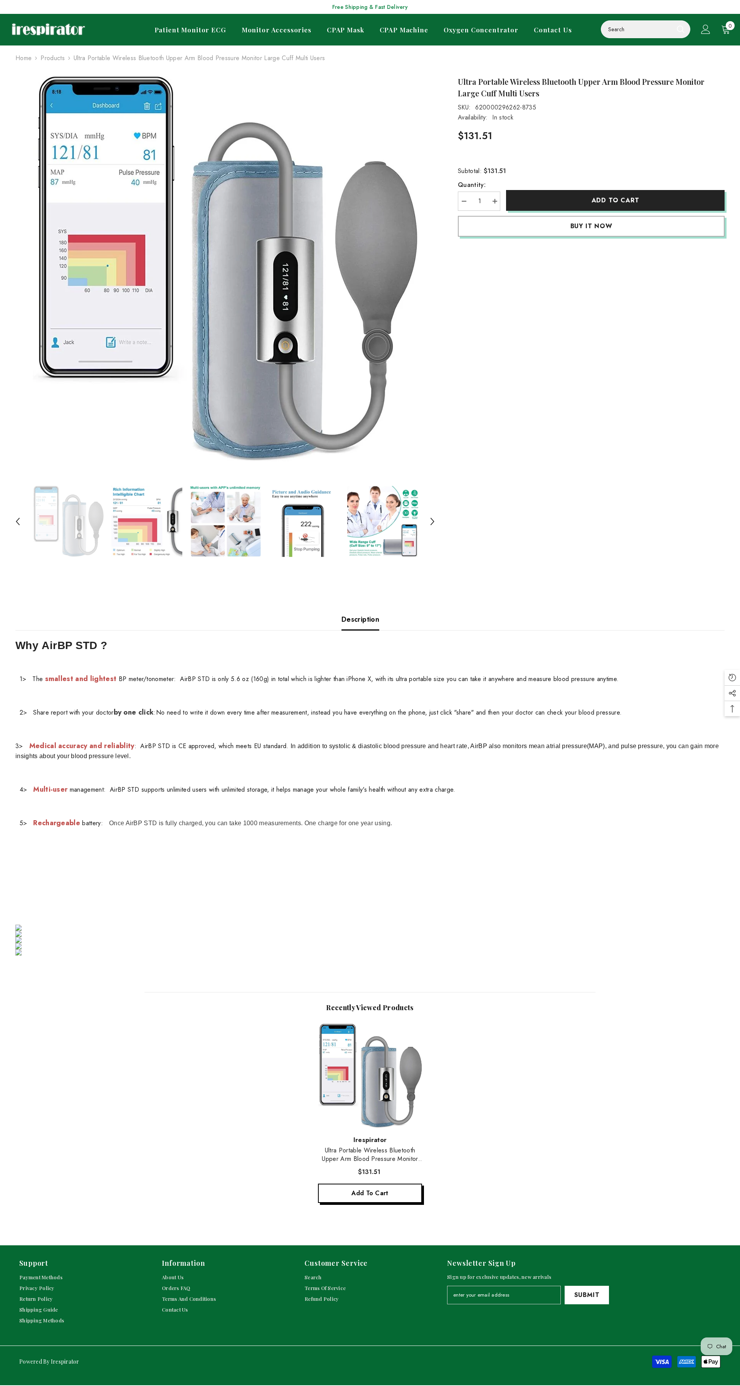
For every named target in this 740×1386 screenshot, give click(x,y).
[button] (18, 521)
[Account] (705, 29)
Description (360, 619)
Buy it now (591, 226)
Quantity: (472, 184)
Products (52, 58)
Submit (587, 1294)
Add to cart (615, 200)
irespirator (370, 1139)
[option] (225, 268)
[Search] (645, 29)
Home (23, 58)
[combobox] (637, 29)
